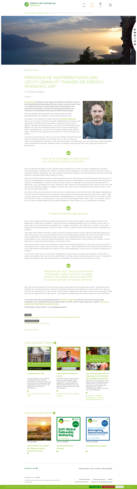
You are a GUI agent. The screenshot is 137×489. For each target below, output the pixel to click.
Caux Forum (45, 317)
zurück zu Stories (32, 70)
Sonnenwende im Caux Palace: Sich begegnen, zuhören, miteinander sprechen (38, 448)
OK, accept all (95, 487)
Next (112, 371)
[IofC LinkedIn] (135, 41)
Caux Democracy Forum (35, 393)
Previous (24, 371)
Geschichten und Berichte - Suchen (39, 13)
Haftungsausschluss (99, 479)
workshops (89, 395)
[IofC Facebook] (135, 30)
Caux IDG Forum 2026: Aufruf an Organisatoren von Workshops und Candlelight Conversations (97, 376)
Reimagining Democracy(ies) (96, 446)
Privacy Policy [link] (128, 486)
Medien (110, 479)
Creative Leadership (31, 317)
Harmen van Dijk (30, 102)
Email (38, 477)
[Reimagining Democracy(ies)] (98, 429)
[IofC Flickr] (135, 36)
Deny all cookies (109, 487)
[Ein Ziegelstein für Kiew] (39, 358)
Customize (119, 487)
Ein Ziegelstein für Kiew (35, 373)
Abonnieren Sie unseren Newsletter (96, 468)
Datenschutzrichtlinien (82, 482)
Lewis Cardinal (61, 393)
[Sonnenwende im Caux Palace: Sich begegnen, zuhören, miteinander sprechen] (39, 429)
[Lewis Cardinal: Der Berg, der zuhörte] (68, 358)
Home (26, 13)
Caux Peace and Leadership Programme (65, 317)
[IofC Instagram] (135, 38)
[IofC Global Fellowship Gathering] (68, 429)
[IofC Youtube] (135, 33)
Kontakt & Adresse (84, 479)
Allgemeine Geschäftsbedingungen (102, 482)
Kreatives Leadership (68, 119)
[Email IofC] (135, 44)
